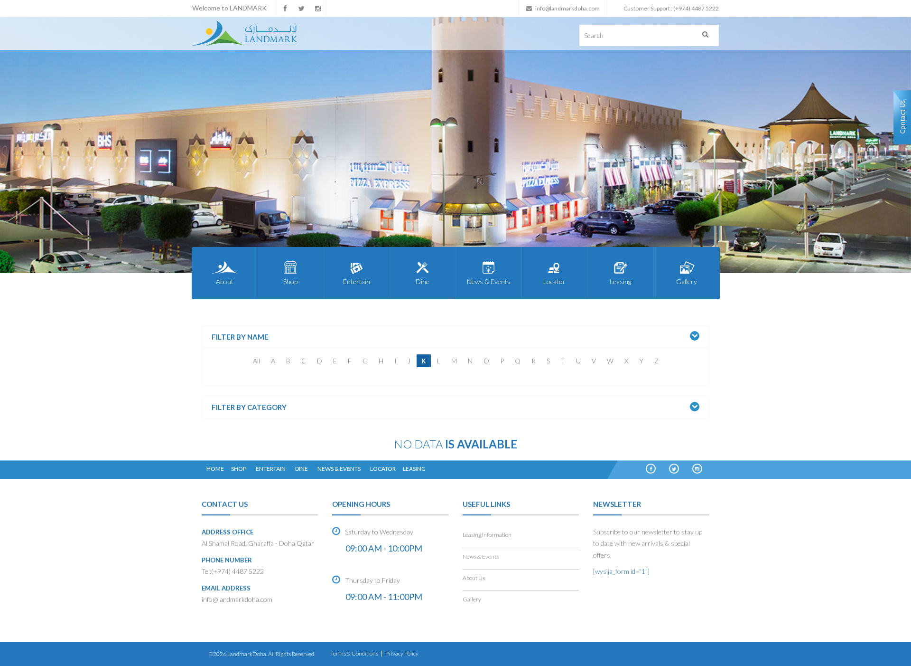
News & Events (489, 281)
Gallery (686, 281)
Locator (554, 281)
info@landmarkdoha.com (567, 8)
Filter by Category (249, 407)
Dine (422, 281)
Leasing (620, 281)
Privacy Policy (401, 653)
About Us (474, 577)
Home (215, 468)
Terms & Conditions (354, 653)
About (224, 281)
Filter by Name (240, 337)
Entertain (356, 281)
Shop (290, 281)
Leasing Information (487, 534)
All (256, 361)
